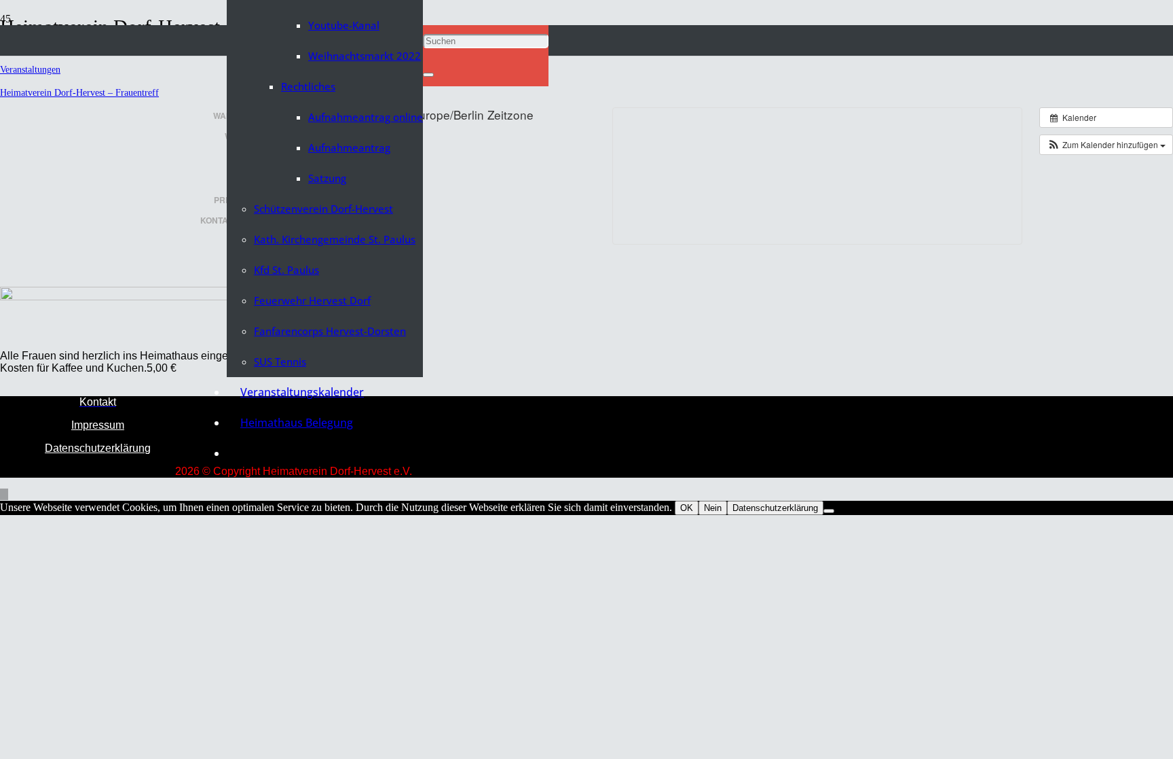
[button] (427, 10)
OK (686, 508)
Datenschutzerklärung (98, 448)
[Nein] (828, 511)
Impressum (97, 425)
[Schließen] (428, 75)
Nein (713, 508)
